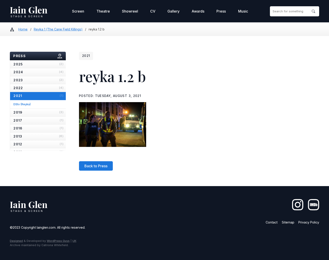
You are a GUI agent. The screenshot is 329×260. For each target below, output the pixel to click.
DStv (22, 104)
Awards (198, 11)
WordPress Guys (58, 241)
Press (221, 11)
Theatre (103, 11)
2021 (38, 96)
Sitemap (288, 222)
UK (74, 241)
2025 (38, 64)
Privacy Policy (308, 222)
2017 (38, 120)
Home (23, 29)
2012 (38, 144)
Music (243, 11)
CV (152, 11)
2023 (38, 80)
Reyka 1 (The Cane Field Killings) (58, 29)
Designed (16, 241)
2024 (38, 72)
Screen (78, 11)
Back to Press (95, 166)
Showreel (130, 11)
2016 (38, 128)
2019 (38, 112)
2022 (38, 88)
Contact (272, 222)
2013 (38, 136)
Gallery (173, 11)
